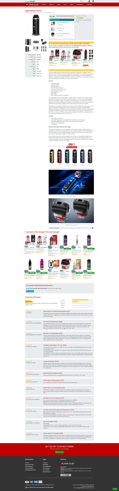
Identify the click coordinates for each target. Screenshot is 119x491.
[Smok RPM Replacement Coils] (53, 23)
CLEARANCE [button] (89, 4)
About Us (27, 462)
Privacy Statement (29, 466)
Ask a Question (30, 291)
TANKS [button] (71, 4)
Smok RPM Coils (55, 45)
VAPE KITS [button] (51, 4)
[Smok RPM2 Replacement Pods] (53, 34)
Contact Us (45, 462)
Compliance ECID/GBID (54, 228)
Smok (34, 7)
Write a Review (29, 301)
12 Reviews (84, 15)
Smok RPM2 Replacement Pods (63, 33)
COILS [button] (65, 4)
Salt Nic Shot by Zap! (76, 250)
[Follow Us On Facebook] (61, 474)
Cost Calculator (46, 469)
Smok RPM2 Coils (60, 28)
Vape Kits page (75, 47)
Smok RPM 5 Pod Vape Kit (88, 63)
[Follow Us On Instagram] (70, 474)
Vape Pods (29, 7)
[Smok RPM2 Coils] (53, 28)
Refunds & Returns (47, 471)
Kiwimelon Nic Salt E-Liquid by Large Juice (76, 275)
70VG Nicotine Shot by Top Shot (53, 251)
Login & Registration (47, 466)
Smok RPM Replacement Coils (63, 22)
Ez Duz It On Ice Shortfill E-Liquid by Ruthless (88, 251)
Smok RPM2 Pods (67, 45)
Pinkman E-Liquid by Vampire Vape (40, 275)
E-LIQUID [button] (44, 4)
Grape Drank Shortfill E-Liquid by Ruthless (65, 251)
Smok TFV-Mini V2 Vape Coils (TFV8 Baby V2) (53, 274)
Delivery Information (29, 464)
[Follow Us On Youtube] (67, 474)
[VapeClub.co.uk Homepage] (25, 7)
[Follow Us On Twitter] (64, 474)
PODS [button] (59, 4)
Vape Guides (45, 464)
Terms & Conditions (29, 468)
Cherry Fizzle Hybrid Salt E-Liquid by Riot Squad (30, 275)
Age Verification (46, 468)
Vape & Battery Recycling (30, 469)
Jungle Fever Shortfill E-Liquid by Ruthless (88, 275)
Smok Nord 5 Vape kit (62, 47)
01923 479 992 (68, 469)
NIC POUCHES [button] (80, 4)
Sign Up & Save (59, 452)
